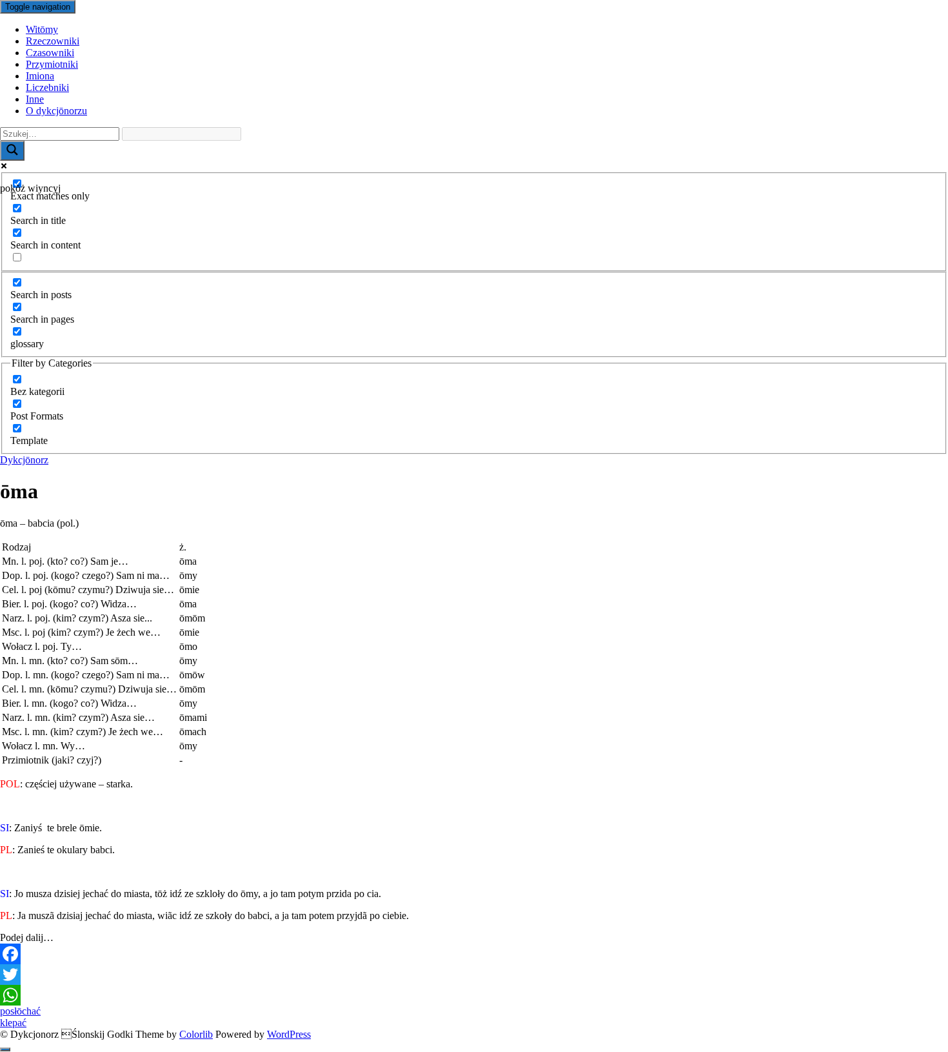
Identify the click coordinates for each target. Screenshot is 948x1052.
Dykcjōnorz (24, 459)
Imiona (40, 75)
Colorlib (196, 1034)
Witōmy (42, 29)
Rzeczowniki (52, 40)
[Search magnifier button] (12, 151)
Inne (35, 99)
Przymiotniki (52, 64)
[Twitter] (474, 974)
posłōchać (20, 1011)
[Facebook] (474, 954)
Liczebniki (47, 87)
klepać (13, 1022)
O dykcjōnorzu (56, 110)
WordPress (289, 1034)
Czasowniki (50, 52)
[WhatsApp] (474, 995)
